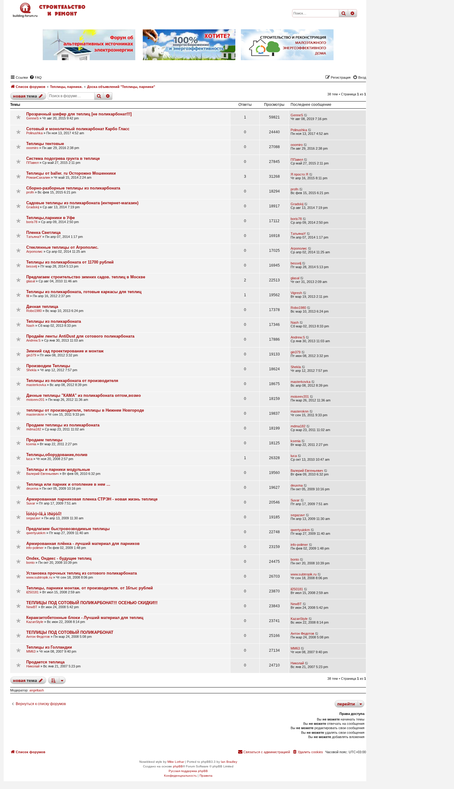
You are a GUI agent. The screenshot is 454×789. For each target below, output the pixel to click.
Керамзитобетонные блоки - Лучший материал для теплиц (84, 617)
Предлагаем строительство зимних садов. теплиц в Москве (85, 277)
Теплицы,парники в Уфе (50, 217)
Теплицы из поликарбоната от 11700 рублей (70, 262)
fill (27, 296)
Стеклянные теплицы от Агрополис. (62, 247)
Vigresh (296, 293)
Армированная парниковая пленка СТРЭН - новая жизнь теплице (92, 499)
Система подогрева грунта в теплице (63, 158)
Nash (30, 325)
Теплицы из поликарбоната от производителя (72, 380)
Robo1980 (34, 311)
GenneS (32, 118)
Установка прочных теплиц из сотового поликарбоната (81, 573)
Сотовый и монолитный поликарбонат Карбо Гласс (77, 129)
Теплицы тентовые (45, 143)
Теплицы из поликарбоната (53, 321)
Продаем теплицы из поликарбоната (62, 425)
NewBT (31, 607)
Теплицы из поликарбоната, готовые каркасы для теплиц (83, 291)
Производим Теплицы (48, 365)
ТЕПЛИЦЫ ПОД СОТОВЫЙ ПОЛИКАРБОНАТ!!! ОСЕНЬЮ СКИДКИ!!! (92, 602)
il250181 (32, 592)
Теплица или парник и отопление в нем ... (68, 484)
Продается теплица (45, 662)
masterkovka (36, 385)
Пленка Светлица (43, 232)
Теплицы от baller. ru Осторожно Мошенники (71, 173)
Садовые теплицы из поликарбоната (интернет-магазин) (82, 203)
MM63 (31, 651)
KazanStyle (34, 622)
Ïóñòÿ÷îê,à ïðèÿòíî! (43, 514)
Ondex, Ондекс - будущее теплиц (58, 558)
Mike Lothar (175, 761)
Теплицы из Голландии (49, 647)
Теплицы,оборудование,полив (56, 454)
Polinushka (34, 133)
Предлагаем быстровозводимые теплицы (68, 528)
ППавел (32, 162)
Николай (33, 666)
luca (29, 459)
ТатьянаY (33, 237)
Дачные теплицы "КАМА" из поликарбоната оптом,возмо (83, 395)
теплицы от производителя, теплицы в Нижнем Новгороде (85, 410)
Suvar (30, 503)
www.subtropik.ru (39, 577)
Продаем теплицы (44, 440)
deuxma (32, 488)
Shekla (31, 370)
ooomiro (32, 148)
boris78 (31, 222)
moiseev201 (35, 399)
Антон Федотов (38, 636)
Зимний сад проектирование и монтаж (64, 351)
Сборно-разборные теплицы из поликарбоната (73, 188)
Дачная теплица (42, 306)
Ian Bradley (229, 761)
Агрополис (34, 251)
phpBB (178, 766)
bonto (30, 562)
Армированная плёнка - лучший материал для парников (83, 543)
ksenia (31, 444)
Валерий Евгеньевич (42, 473)
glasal (30, 281)
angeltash (36, 690)
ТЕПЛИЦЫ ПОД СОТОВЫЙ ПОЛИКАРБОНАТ (69, 632)
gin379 (31, 355)
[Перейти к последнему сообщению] (306, 115)
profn (30, 192)
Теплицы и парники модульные (58, 469)
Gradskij (32, 207)
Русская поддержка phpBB (188, 771)
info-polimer (35, 548)
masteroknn (35, 414)
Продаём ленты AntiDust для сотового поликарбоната (80, 336)
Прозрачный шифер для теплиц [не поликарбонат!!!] (79, 114)
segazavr (33, 518)
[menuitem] (35, 77)
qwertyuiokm (35, 533)
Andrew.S (33, 340)
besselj (31, 266)
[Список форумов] (50, 10)
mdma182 (33, 429)
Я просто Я (299, 174)
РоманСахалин (38, 177)
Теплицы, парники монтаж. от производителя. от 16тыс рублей (89, 588)
